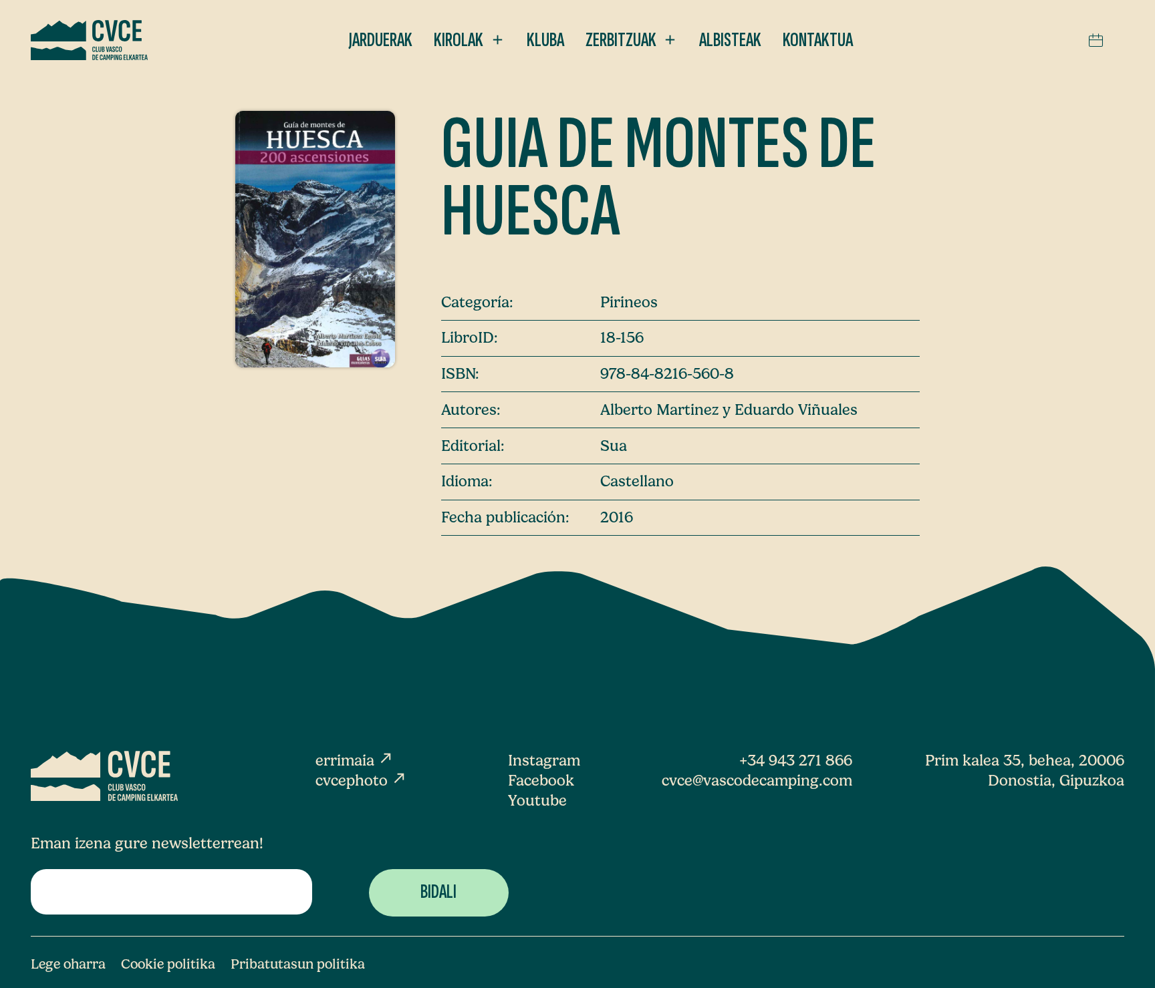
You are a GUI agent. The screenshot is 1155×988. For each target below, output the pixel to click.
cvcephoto (361, 781)
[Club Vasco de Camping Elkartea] (89, 40)
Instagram (544, 761)
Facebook (541, 781)
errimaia (354, 761)
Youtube (537, 801)
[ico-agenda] (1096, 40)
